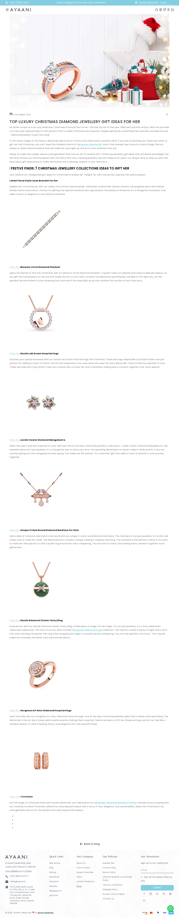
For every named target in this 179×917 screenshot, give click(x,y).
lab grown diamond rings (87, 629)
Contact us (108, 898)
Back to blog (92, 844)
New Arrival (54, 863)
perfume (53, 895)
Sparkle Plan (109, 863)
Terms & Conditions (112, 885)
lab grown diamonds (89, 144)
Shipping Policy (110, 889)
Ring (51, 867)
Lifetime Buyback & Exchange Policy (117, 878)
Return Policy (109, 872)
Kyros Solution (46, 912)
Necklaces (54, 877)
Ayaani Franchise (85, 872)
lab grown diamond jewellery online (115, 802)
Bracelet (53, 886)
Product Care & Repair (114, 894)
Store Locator (83, 867)
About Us (81, 863)
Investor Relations (85, 881)
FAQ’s (79, 877)
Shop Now (15, 267)
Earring (52, 872)
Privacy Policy (109, 867)
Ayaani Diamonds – (153, 2)
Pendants (54, 881)
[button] (7, 9)
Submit (157, 888)
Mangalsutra (55, 890)
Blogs (79, 886)
